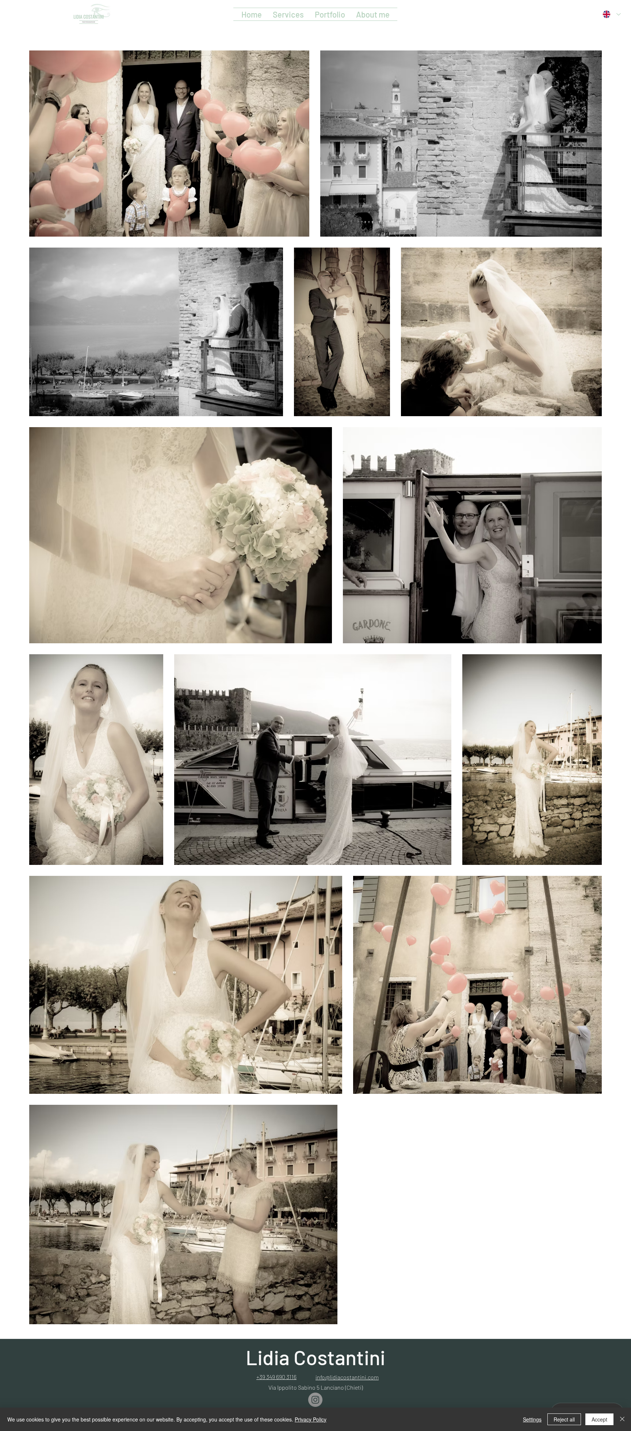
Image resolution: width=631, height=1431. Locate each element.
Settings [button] (532, 1419)
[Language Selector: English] (611, 14)
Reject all (564, 1419)
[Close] (622, 1419)
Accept (599, 1419)
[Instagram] (315, 1400)
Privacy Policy (310, 1419)
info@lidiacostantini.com (347, 1377)
